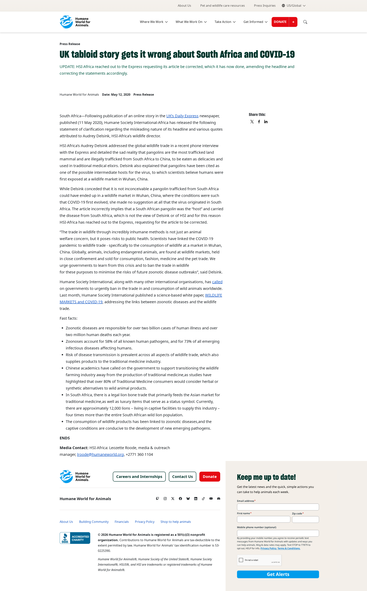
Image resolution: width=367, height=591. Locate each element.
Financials (122, 522)
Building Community (94, 522)
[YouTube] (211, 497)
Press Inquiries (265, 5)
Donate (280, 22)
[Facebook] (180, 497)
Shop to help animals (176, 522)
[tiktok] (203, 497)
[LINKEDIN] (266, 122)
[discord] (218, 497)
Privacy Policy (144, 522)
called (217, 282)
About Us (184, 5)
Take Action (223, 22)
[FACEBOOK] (259, 122)
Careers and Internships (139, 476)
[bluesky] (188, 497)
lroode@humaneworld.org (100, 454)
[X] (252, 122)
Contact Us (182, 476)
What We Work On (189, 22)
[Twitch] (157, 497)
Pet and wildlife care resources (222, 5)
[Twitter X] (172, 497)
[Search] (302, 22)
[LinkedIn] (195, 497)
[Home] (75, 476)
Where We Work (151, 22)
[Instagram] (165, 497)
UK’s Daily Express (182, 116)
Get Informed (253, 22)
